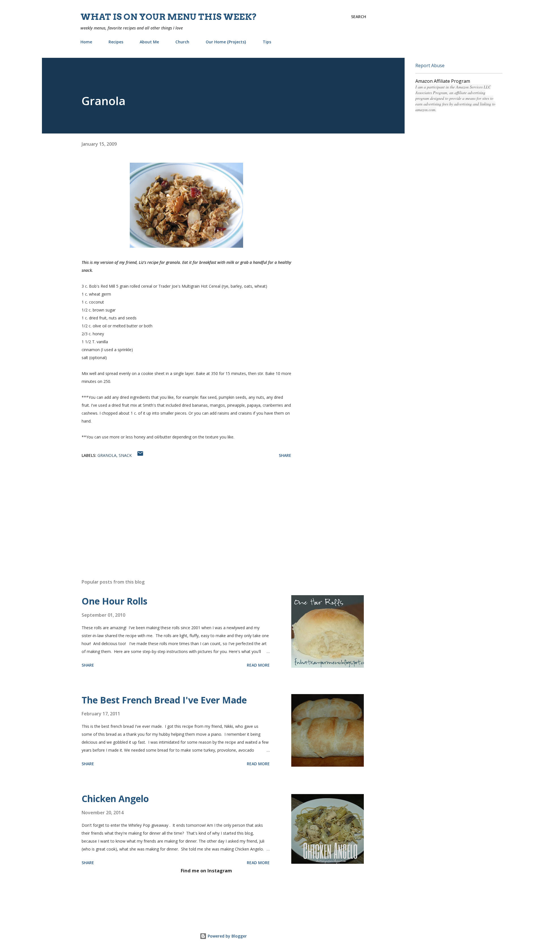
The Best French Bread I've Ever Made (164, 700)
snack (125, 455)
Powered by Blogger (227, 936)
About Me (149, 41)
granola (106, 455)
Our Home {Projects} (226, 41)
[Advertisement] (177, 508)
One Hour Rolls (114, 601)
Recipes (116, 41)
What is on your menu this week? (168, 17)
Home (86, 41)
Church (182, 41)
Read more (258, 665)
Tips (267, 41)
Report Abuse (430, 65)
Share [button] (285, 455)
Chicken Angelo (115, 798)
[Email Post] (140, 455)
